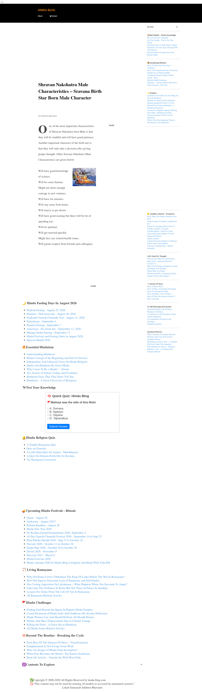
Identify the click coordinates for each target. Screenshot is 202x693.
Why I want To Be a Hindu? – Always (48, 369)
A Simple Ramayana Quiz (41, 444)
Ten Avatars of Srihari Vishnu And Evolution (52, 373)
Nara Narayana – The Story (157, 85)
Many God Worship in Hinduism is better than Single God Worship (162, 267)
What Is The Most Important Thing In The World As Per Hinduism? (161, 121)
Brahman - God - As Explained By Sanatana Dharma (160, 350)
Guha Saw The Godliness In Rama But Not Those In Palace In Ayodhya (67, 588)
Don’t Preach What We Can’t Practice (161, 258)
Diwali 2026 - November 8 (42, 551)
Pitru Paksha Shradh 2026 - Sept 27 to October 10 (55, 540)
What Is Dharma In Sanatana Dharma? (161, 334)
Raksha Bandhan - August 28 (43, 525)
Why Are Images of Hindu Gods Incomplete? (52, 650)
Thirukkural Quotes (154, 324)
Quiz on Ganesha (36, 448)
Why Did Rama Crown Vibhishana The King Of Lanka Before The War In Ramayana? (76, 577)
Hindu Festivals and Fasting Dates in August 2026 (55, 336)
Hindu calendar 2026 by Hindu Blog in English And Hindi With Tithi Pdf (68, 562)
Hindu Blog (46, 10)
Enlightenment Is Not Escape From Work (50, 646)
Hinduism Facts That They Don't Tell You (50, 376)
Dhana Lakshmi (153, 238)
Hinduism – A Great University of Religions (51, 380)
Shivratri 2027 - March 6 (41, 555)
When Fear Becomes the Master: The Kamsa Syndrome (58, 653)
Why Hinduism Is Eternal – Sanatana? (161, 346)
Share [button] (111, 125)
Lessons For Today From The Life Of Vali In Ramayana (58, 592)
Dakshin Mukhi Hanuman (156, 80)
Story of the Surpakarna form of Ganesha (162, 70)
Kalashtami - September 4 (41, 321)
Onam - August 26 (37, 518)
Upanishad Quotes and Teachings (159, 309)
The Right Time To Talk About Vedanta (162, 45)
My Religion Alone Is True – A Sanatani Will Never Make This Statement (162, 342)
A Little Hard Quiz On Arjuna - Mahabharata (52, 452)
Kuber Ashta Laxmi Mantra (157, 243)
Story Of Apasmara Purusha (157, 291)
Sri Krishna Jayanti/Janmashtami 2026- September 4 (56, 532)
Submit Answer (58, 426)
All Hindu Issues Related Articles (46, 628)
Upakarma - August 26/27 (41, 521)
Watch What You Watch (156, 271)
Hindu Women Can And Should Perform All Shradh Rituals (60, 617)
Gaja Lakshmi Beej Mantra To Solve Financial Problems (160, 234)
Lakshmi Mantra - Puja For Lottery (160, 231)
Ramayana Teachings (155, 311)
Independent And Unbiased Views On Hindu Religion (57, 361)
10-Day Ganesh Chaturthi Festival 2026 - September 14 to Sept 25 (64, 536)
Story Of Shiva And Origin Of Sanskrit (161, 289)
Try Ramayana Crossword (41, 459)
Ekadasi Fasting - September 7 (44, 325)
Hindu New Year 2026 (39, 529)
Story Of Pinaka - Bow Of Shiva (159, 293)
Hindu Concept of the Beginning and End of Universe (57, 358)
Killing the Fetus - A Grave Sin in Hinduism (52, 624)
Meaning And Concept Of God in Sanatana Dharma (159, 338)
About (40, 16)
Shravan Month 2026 (38, 340)
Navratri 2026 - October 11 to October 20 (50, 544)
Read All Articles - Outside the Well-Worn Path (54, 657)
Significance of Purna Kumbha (158, 72)
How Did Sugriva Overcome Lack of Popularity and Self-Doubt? (63, 580)
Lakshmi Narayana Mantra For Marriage (162, 241)
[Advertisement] (82, 42)
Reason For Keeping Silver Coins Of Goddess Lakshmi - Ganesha (160, 227)
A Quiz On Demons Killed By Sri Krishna (50, 456)
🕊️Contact (53, 16)
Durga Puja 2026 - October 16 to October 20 (52, 547)
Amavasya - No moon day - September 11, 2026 (54, 329)
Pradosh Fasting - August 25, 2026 (46, 310)
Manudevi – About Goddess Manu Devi (162, 82)
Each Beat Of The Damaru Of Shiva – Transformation (57, 642)
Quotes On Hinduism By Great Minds (48, 365)
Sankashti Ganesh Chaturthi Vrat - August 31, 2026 (56, 317)
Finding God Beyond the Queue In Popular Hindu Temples (60, 609)
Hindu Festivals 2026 (39, 559)
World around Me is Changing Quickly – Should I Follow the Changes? (162, 274)
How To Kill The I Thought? (158, 37)
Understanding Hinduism (41, 354)
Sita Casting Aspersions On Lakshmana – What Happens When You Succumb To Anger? (77, 584)
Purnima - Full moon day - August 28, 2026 (51, 314)
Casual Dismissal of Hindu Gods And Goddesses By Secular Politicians (67, 613)
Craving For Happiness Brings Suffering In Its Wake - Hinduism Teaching (162, 111)
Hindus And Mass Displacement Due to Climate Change (58, 621)
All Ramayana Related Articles (44, 595)
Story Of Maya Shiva (155, 286)
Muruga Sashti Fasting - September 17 (48, 332)
